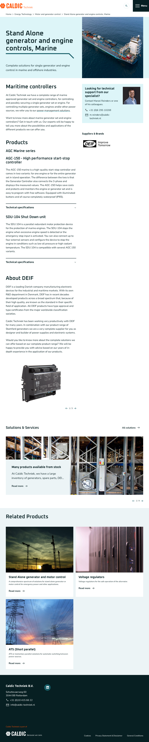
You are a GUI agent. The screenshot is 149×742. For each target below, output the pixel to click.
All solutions (129, 427)
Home (8, 14)
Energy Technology (23, 14)
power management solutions (53, 110)
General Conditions (135, 735)
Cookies (87, 735)
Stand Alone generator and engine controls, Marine (87, 14)
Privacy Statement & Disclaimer (108, 735)
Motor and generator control (48, 14)
